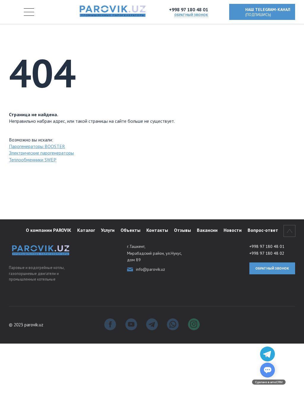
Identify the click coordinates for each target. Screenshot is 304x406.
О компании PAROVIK (48, 230)
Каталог (86, 230)
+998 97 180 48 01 (188, 9)
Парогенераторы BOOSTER (37, 146)
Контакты (157, 230)
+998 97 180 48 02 (266, 253)
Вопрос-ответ (263, 230)
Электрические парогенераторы (41, 153)
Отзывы (182, 230)
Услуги (108, 230)
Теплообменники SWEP (32, 160)
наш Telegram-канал (267, 12)
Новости (233, 230)
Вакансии (207, 230)
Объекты (130, 230)
